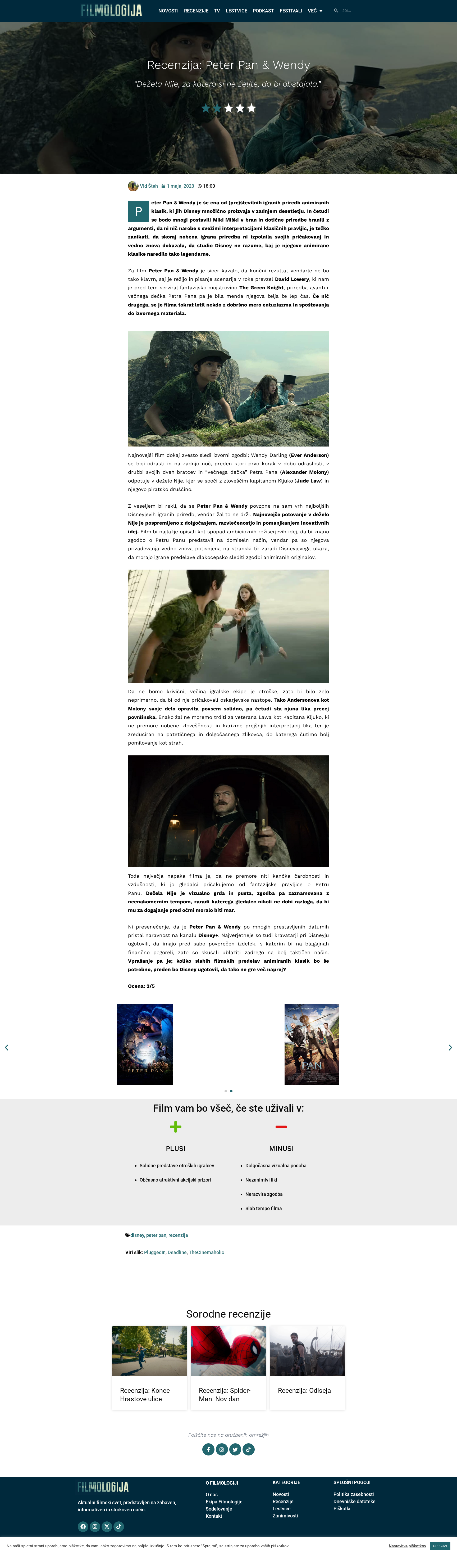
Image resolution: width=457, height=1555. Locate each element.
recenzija (178, 1235)
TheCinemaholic (206, 1252)
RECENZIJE (196, 10)
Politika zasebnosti (353, 1494)
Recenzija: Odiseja (304, 1390)
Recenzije (283, 1501)
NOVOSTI (168, 10)
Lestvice (282, 1508)
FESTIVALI (291, 10)
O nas (212, 1494)
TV (217, 10)
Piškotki (341, 1508)
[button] (7, 1048)
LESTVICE (236, 10)
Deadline (177, 1252)
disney (137, 1235)
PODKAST (263, 10)
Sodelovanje (219, 1509)
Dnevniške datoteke (354, 1501)
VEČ (312, 10)
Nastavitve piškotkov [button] (407, 1546)
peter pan (156, 1235)
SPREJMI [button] (440, 1546)
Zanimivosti (285, 1515)
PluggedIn (155, 1252)
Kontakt (214, 1516)
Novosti (281, 1494)
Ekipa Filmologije (224, 1501)
